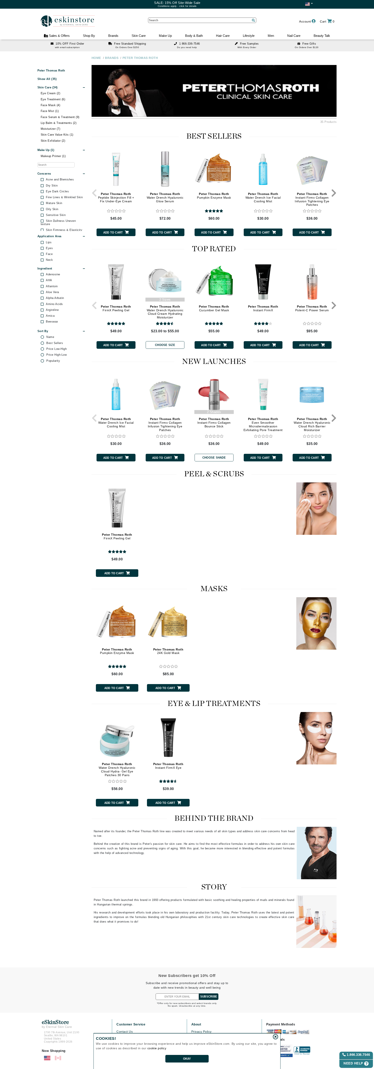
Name (50, 337)
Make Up (165, 35)
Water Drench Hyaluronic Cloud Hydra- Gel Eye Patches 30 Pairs (117, 769)
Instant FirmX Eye (168, 765)
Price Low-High (56, 348)
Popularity (53, 360)
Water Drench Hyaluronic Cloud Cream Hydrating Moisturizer (165, 312)
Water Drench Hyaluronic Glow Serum (165, 197)
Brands (113, 35)
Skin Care (139, 35)
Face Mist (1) (50, 111)
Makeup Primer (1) (53, 156)
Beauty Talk (322, 35)
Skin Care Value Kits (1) (57, 134)
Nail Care (293, 35)
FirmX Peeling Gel (116, 308)
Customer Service (130, 1024)
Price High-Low (56, 354)
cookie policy (156, 1048)
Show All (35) (47, 79)
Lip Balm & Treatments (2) (59, 123)
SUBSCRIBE (208, 996)
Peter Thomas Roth (51, 70)
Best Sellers (54, 343)
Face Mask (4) (50, 105)
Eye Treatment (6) (53, 99)
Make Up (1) (45, 150)
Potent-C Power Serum (312, 308)
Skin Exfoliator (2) (53, 140)
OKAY (187, 1058)
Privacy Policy (201, 1031)
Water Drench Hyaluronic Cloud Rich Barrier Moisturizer (312, 424)
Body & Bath (194, 35)
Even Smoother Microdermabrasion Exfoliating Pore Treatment (263, 424)
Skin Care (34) (47, 87)
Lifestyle (249, 35)
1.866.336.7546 (358, 1054)
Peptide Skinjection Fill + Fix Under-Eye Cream (116, 197)
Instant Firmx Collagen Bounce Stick (214, 422)
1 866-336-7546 (189, 43)
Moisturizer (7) (50, 128)
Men (271, 35)
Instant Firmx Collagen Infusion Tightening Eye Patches (312, 199)
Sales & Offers (59, 35)
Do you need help (187, 47)
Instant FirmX (263, 308)
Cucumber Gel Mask (214, 308)
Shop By (89, 35)
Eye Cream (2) (50, 93)
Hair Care (223, 35)
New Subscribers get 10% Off (187, 975)
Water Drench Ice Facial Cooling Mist (263, 197)
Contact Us (124, 1031)
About (196, 1024)
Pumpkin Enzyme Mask (214, 195)
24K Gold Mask (168, 651)
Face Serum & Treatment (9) (60, 117)
